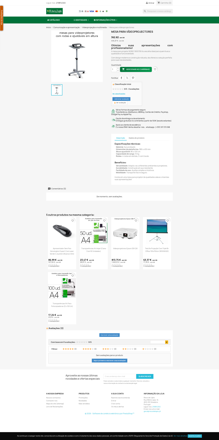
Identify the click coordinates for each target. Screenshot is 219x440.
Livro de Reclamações (54, 407)
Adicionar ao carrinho (136, 69)
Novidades (83, 401)
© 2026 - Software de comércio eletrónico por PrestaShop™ (109, 413)
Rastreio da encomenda (120, 398)
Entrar (113, 401)
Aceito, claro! (195, 436)
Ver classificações (118, 94)
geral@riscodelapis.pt (152, 411)
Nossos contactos (53, 398)
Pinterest (133, 78)
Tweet (127, 78)
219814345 (61, 3)
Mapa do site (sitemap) (55, 404)
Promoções (83, 398)
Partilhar (121, 78)
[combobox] (158, 11)
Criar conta (115, 404)
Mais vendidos (84, 404)
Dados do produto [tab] (137, 138)
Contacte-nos (51, 401)
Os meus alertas (117, 407)
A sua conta (117, 393)
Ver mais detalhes (180, 436)
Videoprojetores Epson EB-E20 (125, 248)
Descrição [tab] (120, 138)
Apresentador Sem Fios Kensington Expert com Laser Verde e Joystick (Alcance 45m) (62, 251)
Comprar (62, 244)
